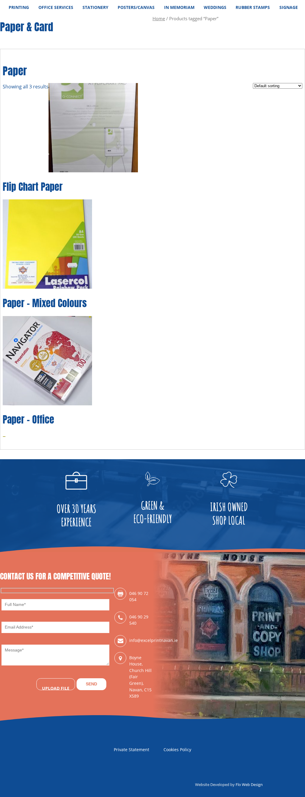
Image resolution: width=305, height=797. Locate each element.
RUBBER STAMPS (253, 7)
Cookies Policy (177, 749)
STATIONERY (95, 7)
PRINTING (19, 7)
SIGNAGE (288, 7)
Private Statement (131, 749)
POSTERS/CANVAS (136, 7)
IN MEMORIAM (179, 7)
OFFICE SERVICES (55, 7)
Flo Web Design (249, 784)
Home (158, 18)
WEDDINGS (215, 7)
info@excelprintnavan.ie (140, 640)
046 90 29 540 (138, 620)
